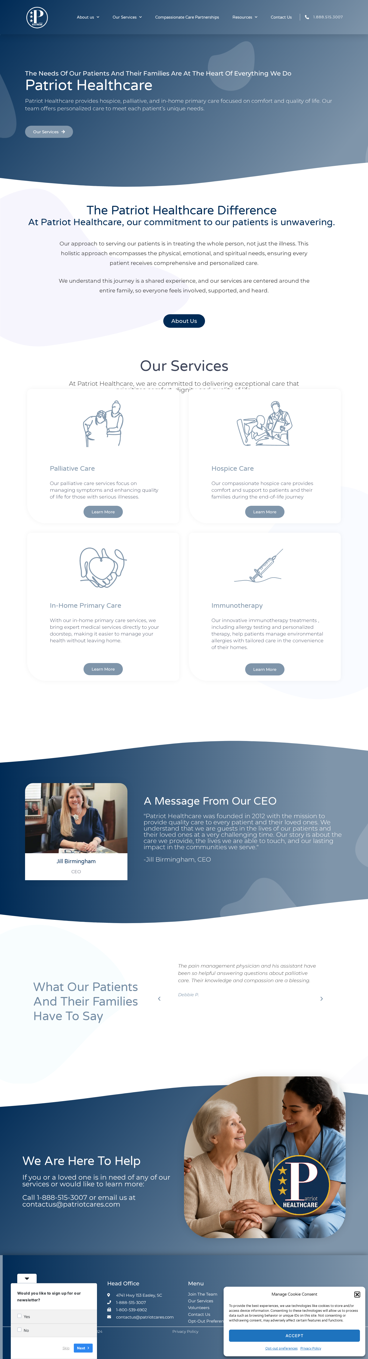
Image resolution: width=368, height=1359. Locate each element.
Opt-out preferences (281, 1348)
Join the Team (202, 1294)
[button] (357, 1294)
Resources (242, 17)
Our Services (125, 17)
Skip (66, 1348)
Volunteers (198, 1307)
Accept (295, 1335)
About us (85, 17)
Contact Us (281, 17)
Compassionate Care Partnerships (187, 17)
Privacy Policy (310, 1348)
